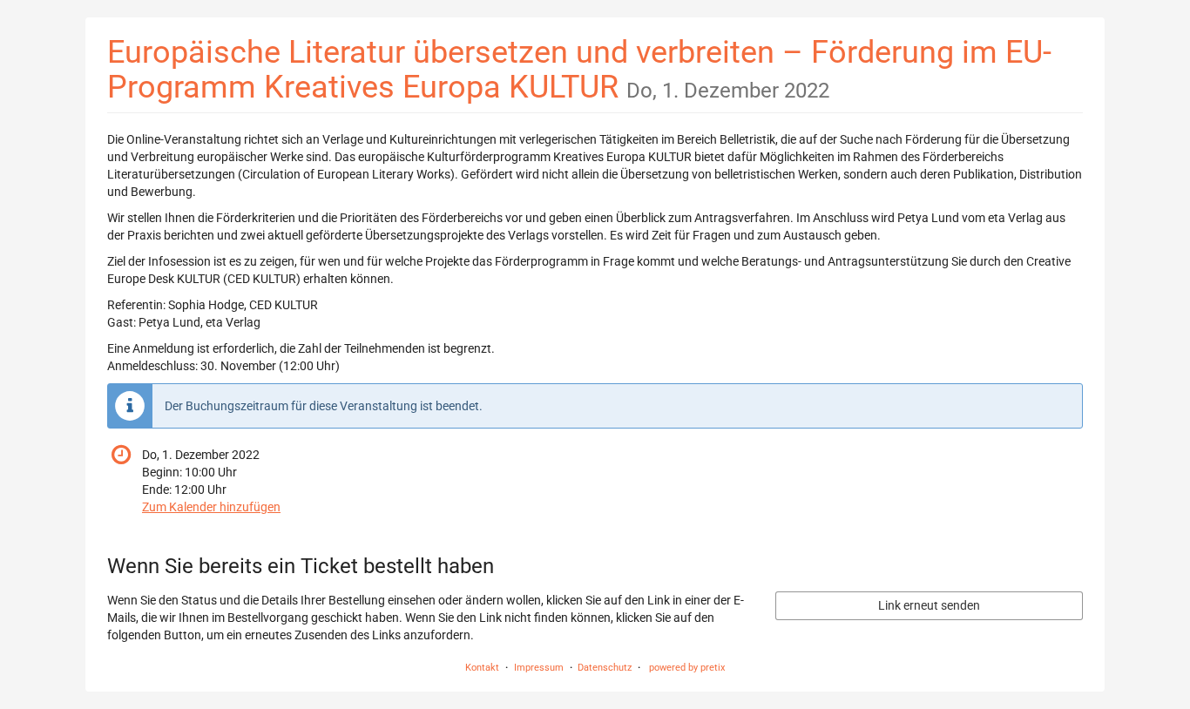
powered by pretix (687, 667)
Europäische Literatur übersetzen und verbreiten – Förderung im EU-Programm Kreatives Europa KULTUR (579, 69)
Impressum (539, 667)
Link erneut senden (929, 605)
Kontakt (482, 667)
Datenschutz (605, 667)
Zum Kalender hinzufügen (211, 507)
